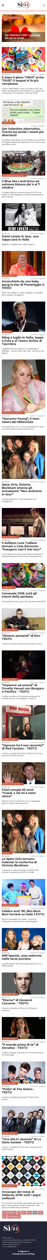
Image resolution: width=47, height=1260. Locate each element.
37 (24, 1213)
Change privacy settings (23, 1254)
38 (29, 1213)
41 (4, 1216)
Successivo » (14, 1216)
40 (41, 1213)
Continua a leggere (37, 74)
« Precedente (9, 1213)
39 (35, 1213)
